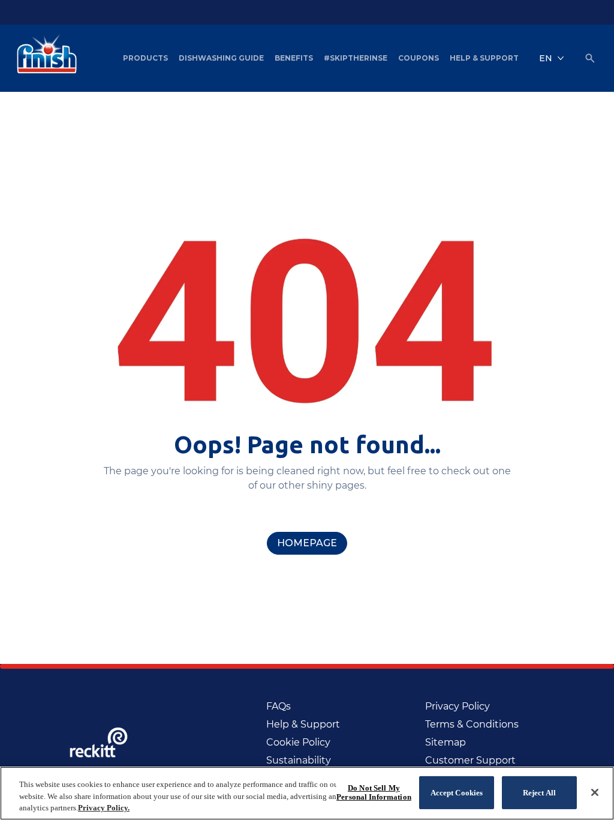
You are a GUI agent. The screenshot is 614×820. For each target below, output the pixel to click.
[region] (307, 793)
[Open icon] (590, 58)
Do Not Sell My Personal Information (373, 792)
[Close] (595, 792)
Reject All (539, 792)
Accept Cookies (457, 792)
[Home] (44, 58)
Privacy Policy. (104, 807)
